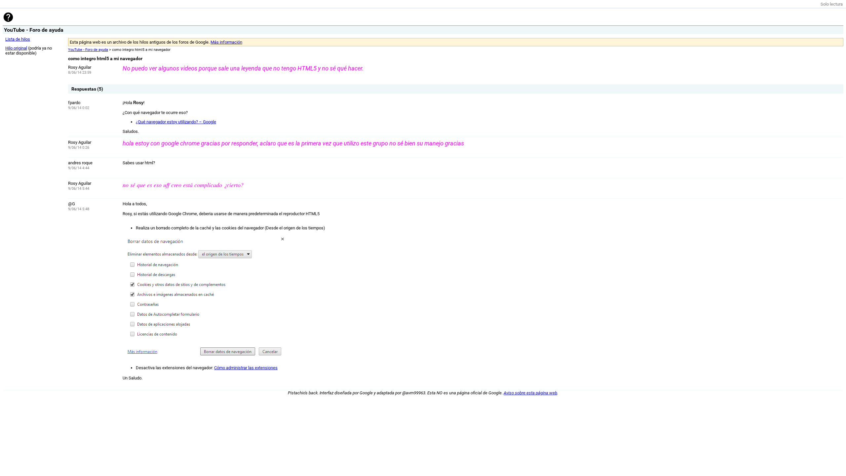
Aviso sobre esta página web (530, 392)
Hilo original (16, 48)
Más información (226, 42)
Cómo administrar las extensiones (246, 367)
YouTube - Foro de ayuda (88, 50)
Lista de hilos (17, 39)
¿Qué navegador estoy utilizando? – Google (176, 121)
